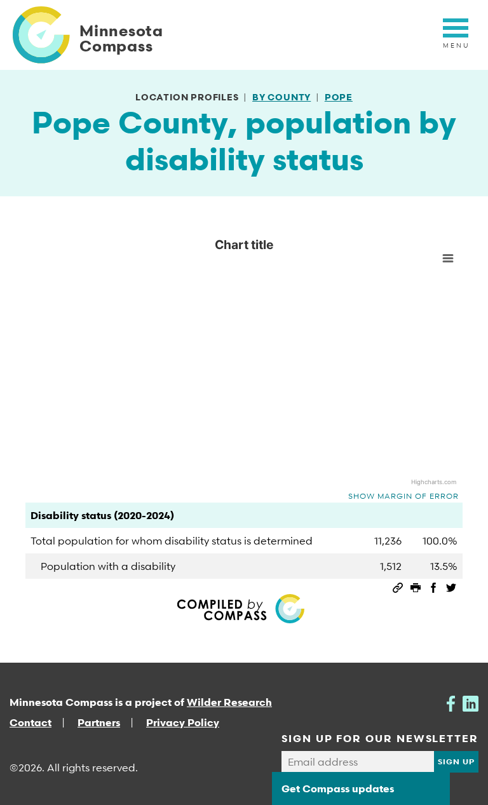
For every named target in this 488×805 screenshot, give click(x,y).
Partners (99, 722)
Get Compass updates (337, 788)
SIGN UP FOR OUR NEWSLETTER (379, 738)
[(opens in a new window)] (451, 702)
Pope (339, 97)
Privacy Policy (182, 722)
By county (281, 97)
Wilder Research (229, 702)
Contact (30, 722)
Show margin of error (403, 495)
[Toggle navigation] (455, 35)
